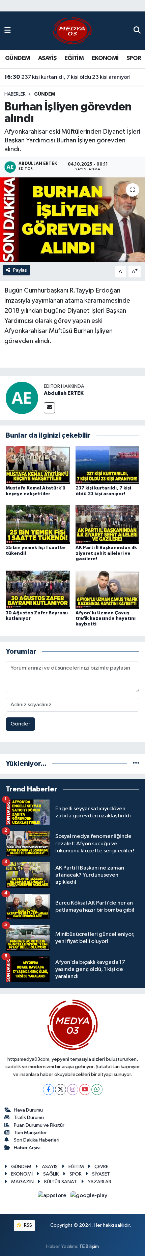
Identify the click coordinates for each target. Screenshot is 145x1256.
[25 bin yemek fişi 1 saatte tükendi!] (38, 524)
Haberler (15, 94)
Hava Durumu (28, 1110)
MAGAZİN (22, 1181)
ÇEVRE (101, 1166)
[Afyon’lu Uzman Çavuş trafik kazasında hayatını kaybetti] (108, 589)
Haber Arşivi (27, 1147)
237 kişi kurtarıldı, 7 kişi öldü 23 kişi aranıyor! (67, 77)
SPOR (133, 58)
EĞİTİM (74, 58)
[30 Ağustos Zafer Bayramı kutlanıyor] (38, 589)
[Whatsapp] (97, 1089)
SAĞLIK (51, 1174)
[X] (60, 1089)
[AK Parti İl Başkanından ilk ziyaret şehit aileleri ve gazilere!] (108, 524)
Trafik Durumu (29, 1117)
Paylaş (20, 270)
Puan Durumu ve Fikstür (39, 1125)
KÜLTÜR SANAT (60, 1181)
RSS (27, 1225)
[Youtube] (84, 1089)
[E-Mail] (49, 407)
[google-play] (89, 1197)
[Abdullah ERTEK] (22, 398)
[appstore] (52, 1197)
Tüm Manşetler (30, 1132)
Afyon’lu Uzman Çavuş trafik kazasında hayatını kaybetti (106, 619)
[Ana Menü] (7, 30)
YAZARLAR (99, 1181)
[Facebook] (48, 1089)
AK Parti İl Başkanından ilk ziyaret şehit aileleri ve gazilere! (106, 553)
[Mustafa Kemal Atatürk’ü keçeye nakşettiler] (38, 465)
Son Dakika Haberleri (36, 1140)
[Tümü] (136, 764)
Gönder (20, 724)
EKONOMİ (105, 58)
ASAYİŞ (47, 58)
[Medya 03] (72, 30)
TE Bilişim (89, 1246)
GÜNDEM (17, 58)
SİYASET (101, 1174)
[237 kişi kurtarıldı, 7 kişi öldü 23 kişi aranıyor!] (108, 465)
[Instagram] (72, 1089)
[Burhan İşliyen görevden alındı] (72, 219)
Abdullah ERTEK (64, 393)
